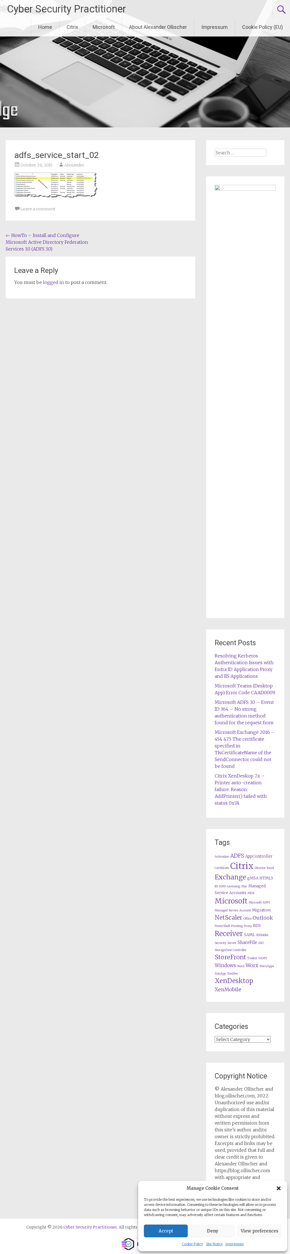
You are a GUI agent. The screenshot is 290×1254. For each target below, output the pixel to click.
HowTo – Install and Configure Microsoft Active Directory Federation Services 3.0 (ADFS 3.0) (47, 242)
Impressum (234, 1244)
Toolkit (252, 958)
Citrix (72, 27)
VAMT (262, 958)
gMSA (252, 878)
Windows (225, 966)
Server (231, 943)
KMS (222, 886)
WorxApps (266, 966)
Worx (252, 965)
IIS (216, 886)
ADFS (237, 856)
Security (220, 943)
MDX (251, 893)
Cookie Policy (192, 1244)
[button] (279, 1188)
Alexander (74, 165)
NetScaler (228, 917)
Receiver (229, 933)
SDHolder (262, 935)
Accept (166, 1231)
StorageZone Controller (231, 950)
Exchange (230, 877)
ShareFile (247, 942)
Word (240, 966)
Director (260, 868)
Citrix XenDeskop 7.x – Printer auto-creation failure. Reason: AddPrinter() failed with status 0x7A (241, 789)
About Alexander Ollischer (158, 27)
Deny (212, 1231)
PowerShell (222, 926)
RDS (257, 925)
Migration (261, 910)
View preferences (259, 1231)
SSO (261, 943)
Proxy (248, 926)
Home (45, 27)
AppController (258, 856)
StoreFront (230, 957)
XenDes (232, 973)
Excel (270, 868)
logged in (53, 282)
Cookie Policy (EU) (262, 27)
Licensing (233, 886)
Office (247, 918)
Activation (222, 856)
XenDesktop (234, 981)
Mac (244, 886)
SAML (249, 934)
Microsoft (104, 27)
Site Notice (214, 1244)
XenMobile (228, 989)
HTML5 (266, 878)
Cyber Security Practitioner (66, 9)
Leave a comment (38, 209)
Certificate (222, 868)
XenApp (220, 973)
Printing (237, 926)
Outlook (263, 918)
